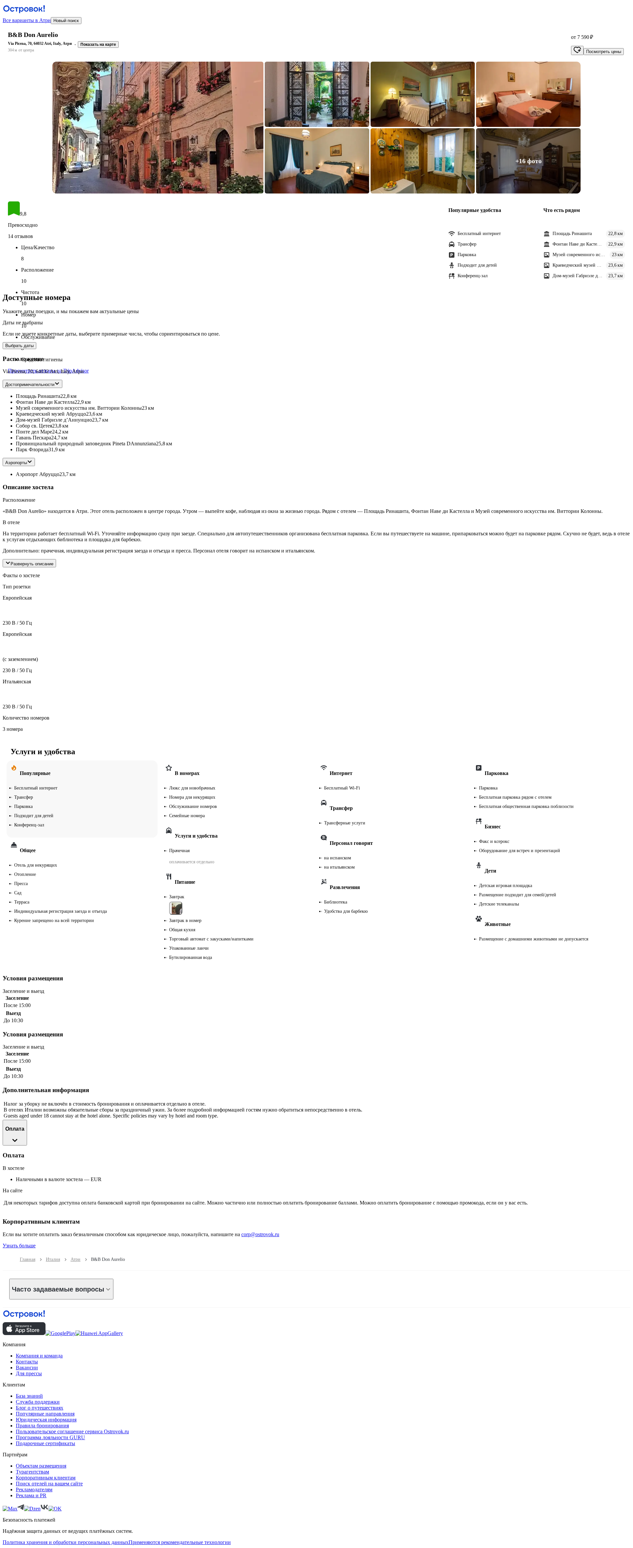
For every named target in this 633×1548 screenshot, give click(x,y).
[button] (157, 128)
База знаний (29, 1396)
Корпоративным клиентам (45, 1477)
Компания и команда (39, 1355)
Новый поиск (66, 20)
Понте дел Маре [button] (34, 431)
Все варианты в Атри (27, 20)
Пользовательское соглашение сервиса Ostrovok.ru (72, 1431)
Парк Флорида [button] (32, 449)
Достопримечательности (29, 384)
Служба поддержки (38, 1402)
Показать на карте (98, 44)
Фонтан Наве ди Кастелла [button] (45, 402)
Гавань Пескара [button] (33, 437)
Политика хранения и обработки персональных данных (66, 1542)
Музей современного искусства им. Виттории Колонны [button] (79, 408)
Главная (27, 1259)
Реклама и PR (31, 1495)
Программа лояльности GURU (50, 1437)
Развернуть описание (32, 563)
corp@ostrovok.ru (260, 1234)
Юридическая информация (46, 1419)
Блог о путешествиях (39, 1408)
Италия (53, 1259)
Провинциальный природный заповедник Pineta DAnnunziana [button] (86, 443)
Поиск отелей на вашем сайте (49, 1483)
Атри (75, 1259)
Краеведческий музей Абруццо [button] (51, 414)
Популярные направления (45, 1413)
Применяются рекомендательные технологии (180, 1542)
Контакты (27, 1361)
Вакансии (27, 1367)
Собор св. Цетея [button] (34, 426)
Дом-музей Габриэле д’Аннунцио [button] (54, 420)
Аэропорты (16, 462)
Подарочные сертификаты (45, 1443)
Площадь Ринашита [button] (38, 396)
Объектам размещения (41, 1466)
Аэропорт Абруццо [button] (37, 474)
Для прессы (29, 1373)
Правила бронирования (42, 1425)
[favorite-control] (577, 50)
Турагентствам (32, 1471)
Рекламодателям (34, 1489)
